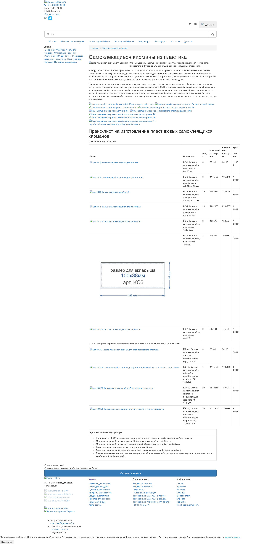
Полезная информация (65, 61)
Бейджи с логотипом (99, 495)
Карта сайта (95, 504)
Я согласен (6, 542)
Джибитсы (66, 55)
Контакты (175, 41)
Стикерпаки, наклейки (65, 52)
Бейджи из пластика (54, 49)
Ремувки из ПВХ (52, 55)
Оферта (181, 498)
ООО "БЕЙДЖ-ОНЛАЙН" (62, 523)
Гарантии (181, 501)
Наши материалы (97, 501)
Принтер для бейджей (100, 498)
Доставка (188, 41)
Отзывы (181, 492)
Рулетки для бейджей (99, 489)
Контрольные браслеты (100, 492)
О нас (180, 483)
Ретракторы (144, 41)
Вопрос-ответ (183, 495)
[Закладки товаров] (190, 23)
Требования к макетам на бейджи (149, 498)
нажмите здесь (232, 537)
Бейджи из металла (142, 483)
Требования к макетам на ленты (149, 495)
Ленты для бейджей (124, 41)
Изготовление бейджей (72, 41)
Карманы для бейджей (100, 483)
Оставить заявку (52, 13)
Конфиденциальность (188, 504)
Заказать (135, 123)
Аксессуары (160, 41)
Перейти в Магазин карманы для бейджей (109, 123)
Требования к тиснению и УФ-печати (151, 501)
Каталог (53, 41)
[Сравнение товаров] (195, 23)
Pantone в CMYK (141, 504)
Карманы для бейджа (99, 41)
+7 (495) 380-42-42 (59, 529)
